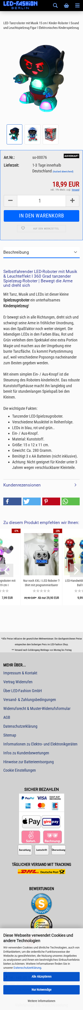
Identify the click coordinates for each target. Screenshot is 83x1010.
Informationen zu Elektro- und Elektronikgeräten (40, 744)
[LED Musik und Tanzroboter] (41, 78)
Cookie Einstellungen (19, 770)
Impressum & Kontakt (20, 673)
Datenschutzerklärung (27, 967)
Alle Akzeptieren (42, 976)
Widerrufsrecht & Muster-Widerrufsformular (36, 708)
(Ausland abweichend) (63, 171)
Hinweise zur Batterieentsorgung (28, 761)
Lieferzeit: (11, 165)
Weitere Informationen (41, 1001)
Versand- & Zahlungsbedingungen (29, 699)
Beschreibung (16, 252)
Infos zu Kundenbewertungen (26, 753)
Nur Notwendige (42, 989)
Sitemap (9, 735)
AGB (6, 717)
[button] (12, 501)
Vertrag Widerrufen (18, 681)
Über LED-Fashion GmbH (22, 690)
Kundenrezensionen (22, 485)
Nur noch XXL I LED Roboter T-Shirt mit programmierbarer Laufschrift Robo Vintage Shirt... (41, 583)
